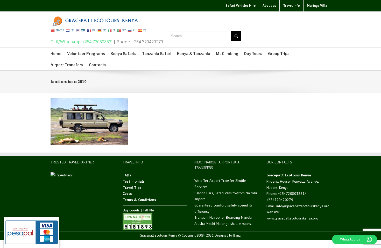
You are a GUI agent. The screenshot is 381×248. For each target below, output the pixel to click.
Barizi (237, 235)
